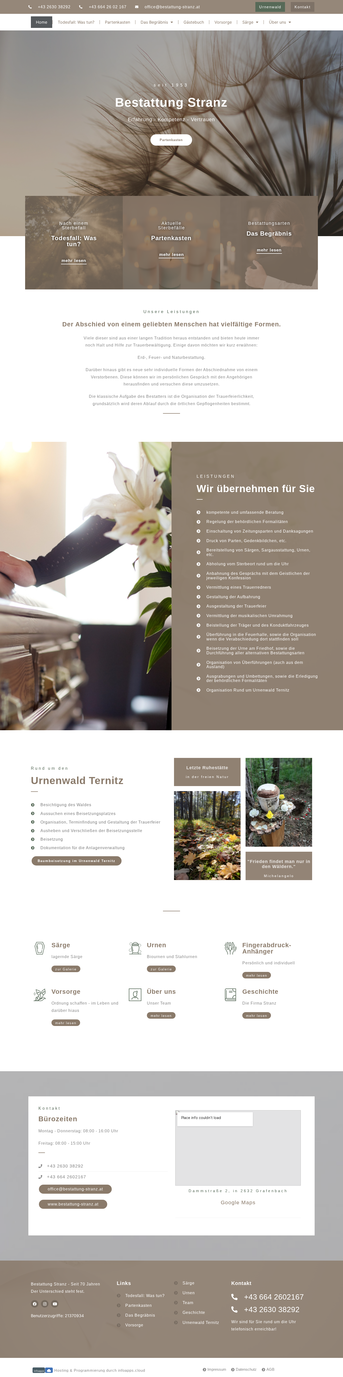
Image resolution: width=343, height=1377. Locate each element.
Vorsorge (223, 22)
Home (41, 22)
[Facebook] (34, 1304)
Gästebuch (194, 22)
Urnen (156, 945)
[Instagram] (44, 1304)
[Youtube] (55, 1304)
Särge (247, 22)
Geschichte (260, 991)
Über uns (277, 22)
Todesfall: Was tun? (76, 22)
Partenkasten (117, 22)
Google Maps (238, 1202)
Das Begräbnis (154, 22)
